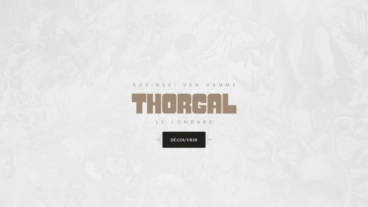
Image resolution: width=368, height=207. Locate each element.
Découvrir (184, 140)
